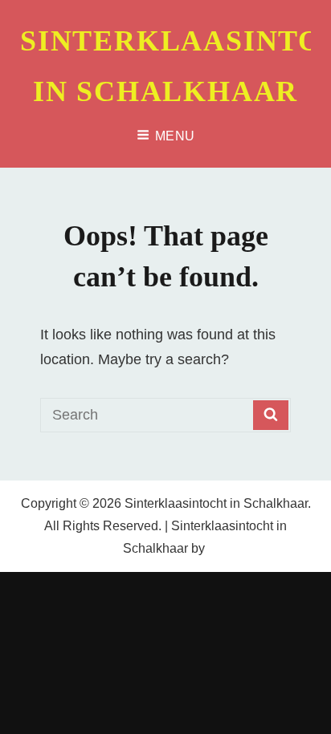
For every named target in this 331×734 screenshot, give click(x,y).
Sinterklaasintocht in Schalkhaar (216, 503)
